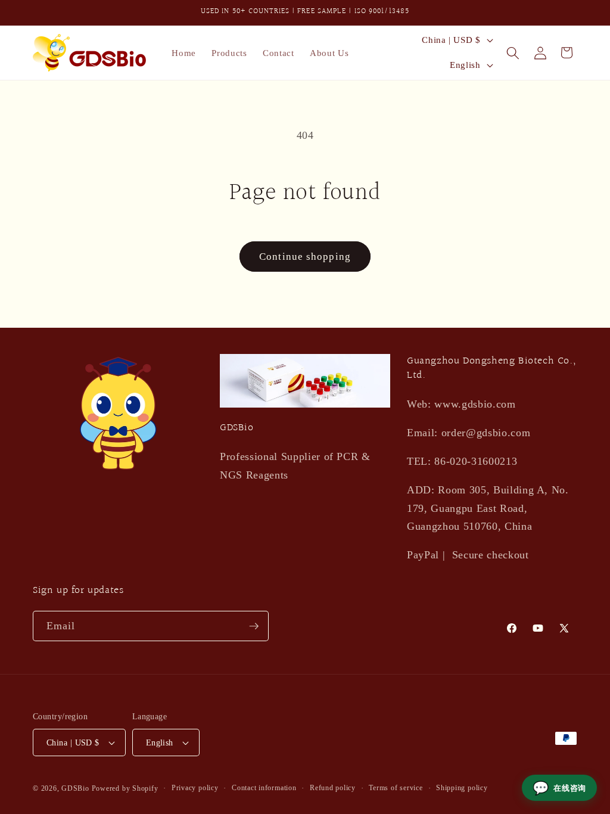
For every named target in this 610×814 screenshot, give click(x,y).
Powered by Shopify (125, 788)
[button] (512, 52)
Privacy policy (195, 788)
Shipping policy (462, 788)
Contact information (264, 788)
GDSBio (75, 788)
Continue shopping (305, 256)
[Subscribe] (253, 626)
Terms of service (395, 788)
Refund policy (333, 788)
